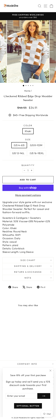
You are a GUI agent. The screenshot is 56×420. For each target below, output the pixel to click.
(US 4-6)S (19, 145)
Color (28, 125)
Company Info (27, 364)
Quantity (27, 165)
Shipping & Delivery (28, 266)
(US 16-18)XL (37, 153)
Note (28, 278)
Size (28, 139)
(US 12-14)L (18, 153)
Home (27, 90)
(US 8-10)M (36, 145)
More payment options (28, 195)
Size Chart (28, 260)
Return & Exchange (28, 272)
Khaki (28, 131)
